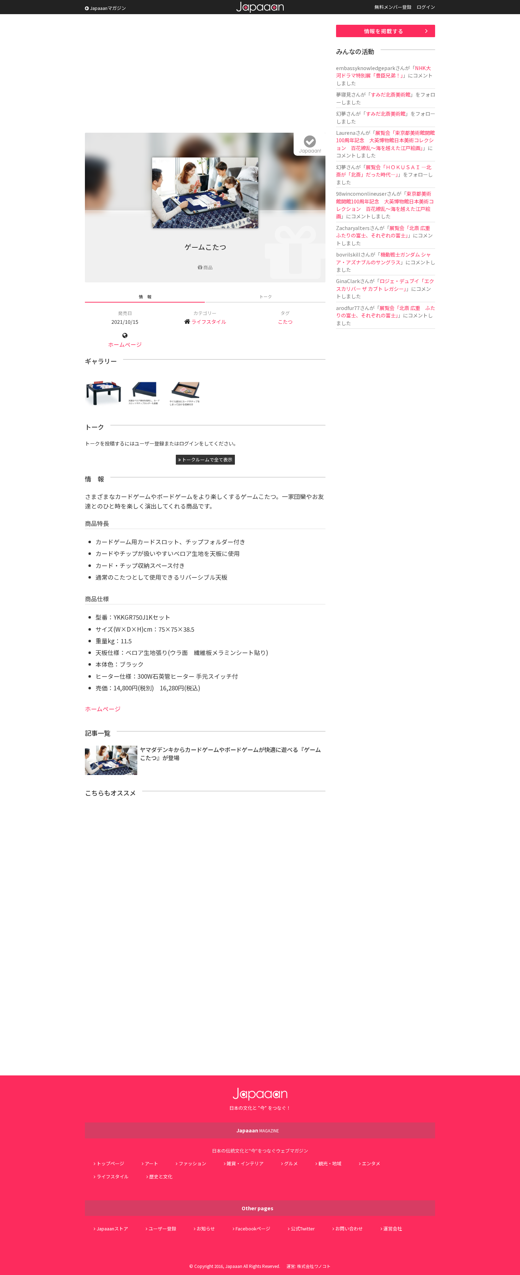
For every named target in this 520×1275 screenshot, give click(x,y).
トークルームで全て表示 (206, 459)
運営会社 (392, 1228)
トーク (265, 296)
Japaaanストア (112, 1228)
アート (151, 1163)
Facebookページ (253, 1228)
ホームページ (125, 344)
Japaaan (260, 7)
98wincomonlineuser (361, 193)
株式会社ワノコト (314, 1266)
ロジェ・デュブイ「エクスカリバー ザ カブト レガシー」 (385, 284)
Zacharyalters (353, 227)
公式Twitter (303, 1228)
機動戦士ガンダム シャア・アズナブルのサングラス (383, 258)
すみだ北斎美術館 (390, 94)
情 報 (145, 296)
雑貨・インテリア (245, 1163)
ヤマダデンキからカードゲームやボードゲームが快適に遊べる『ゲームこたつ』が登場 (230, 753)
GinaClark (348, 281)
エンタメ (371, 1163)
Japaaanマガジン (107, 8)
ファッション (192, 1163)
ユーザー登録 (162, 1228)
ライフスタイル (208, 321)
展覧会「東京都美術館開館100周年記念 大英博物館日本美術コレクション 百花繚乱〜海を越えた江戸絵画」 (385, 140)
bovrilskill (348, 254)
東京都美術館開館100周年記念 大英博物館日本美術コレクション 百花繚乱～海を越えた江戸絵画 (385, 205)
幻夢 (341, 113)
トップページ (110, 1163)
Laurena (346, 132)
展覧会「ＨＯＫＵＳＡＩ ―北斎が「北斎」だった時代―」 (383, 170)
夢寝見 (343, 94)
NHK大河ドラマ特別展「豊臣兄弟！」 (383, 71)
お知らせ (206, 1228)
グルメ (291, 1163)
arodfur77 (348, 307)
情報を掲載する (384, 31)
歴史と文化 (160, 1176)
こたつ (285, 321)
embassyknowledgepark (365, 67)
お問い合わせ (349, 1228)
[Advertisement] (205, 74)
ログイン (426, 7)
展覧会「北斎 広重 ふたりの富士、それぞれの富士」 (385, 231)
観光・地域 (329, 1163)
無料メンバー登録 (393, 7)
